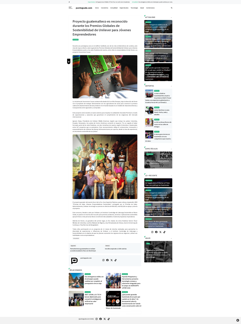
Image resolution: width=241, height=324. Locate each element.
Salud (142, 8)
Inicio (97, 8)
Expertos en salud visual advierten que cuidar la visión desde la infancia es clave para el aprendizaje (148, 253)
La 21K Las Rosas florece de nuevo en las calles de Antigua (162, 124)
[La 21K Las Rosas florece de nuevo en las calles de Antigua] (149, 122)
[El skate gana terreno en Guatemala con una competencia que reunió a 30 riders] (149, 134)
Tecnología (134, 8)
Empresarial (148, 219)
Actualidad (126, 2)
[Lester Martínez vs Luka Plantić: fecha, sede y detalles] (149, 110)
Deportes (157, 90)
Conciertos (104, 8)
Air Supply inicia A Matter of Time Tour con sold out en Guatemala (103, 2)
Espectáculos (82, 2)
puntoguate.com (86, 258)
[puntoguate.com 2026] (86, 319)
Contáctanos (150, 8)
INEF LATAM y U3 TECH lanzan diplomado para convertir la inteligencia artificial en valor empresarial (93, 299)
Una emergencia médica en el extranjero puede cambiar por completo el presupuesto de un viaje (154, 2)
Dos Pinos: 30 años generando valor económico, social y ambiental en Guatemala (156, 223)
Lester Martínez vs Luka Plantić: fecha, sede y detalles (161, 112)
